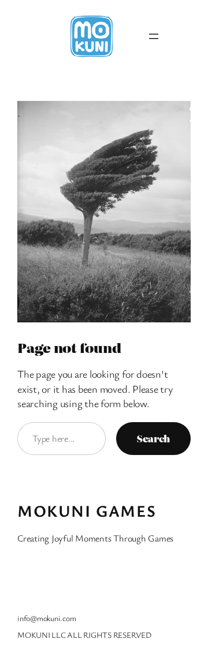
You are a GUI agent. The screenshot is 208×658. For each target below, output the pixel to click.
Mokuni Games (86, 510)
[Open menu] (154, 36)
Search (153, 438)
